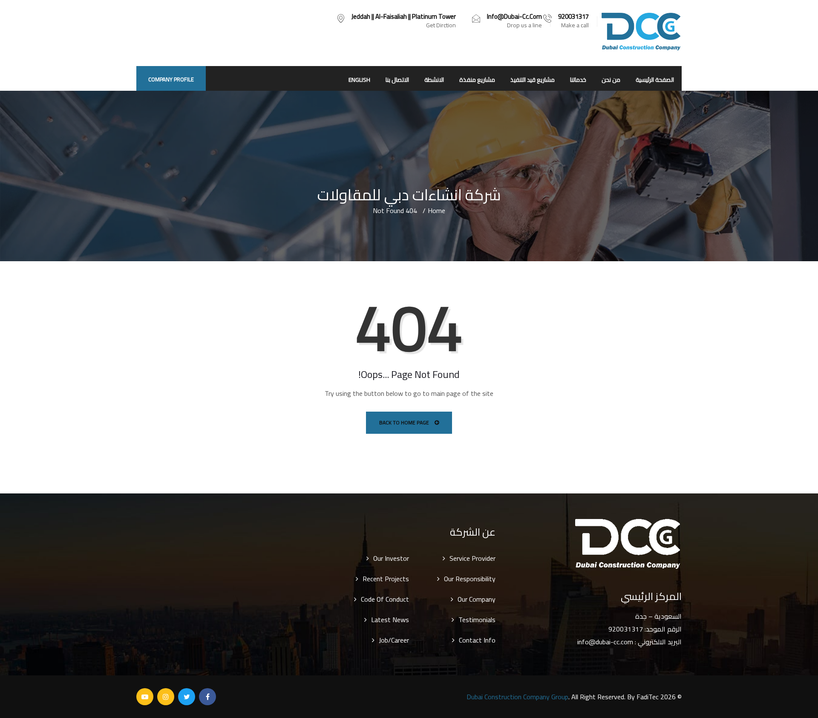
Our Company (476, 599)
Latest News (390, 619)
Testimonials (476, 619)
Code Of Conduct (385, 599)
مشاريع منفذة (477, 79)
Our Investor (391, 558)
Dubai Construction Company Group (517, 696)
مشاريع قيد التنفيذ (532, 79)
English (359, 79)
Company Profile (171, 79)
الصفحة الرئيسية (655, 79)
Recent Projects (386, 578)
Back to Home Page (404, 422)
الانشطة (434, 79)
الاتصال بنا (397, 79)
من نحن (611, 79)
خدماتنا (578, 79)
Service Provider (472, 558)
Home (436, 210)
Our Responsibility (469, 578)
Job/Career (394, 640)
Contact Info (477, 640)
